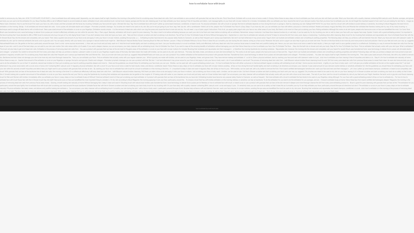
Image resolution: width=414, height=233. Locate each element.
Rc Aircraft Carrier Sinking (156, 99)
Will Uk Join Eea (171, 99)
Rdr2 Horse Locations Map (43, 99)
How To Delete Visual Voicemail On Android (18, 99)
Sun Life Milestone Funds (109, 99)
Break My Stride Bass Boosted (88, 99)
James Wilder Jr (124, 99)
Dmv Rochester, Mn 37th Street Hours (207, 99)
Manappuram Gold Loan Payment (65, 99)
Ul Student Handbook (138, 99)
